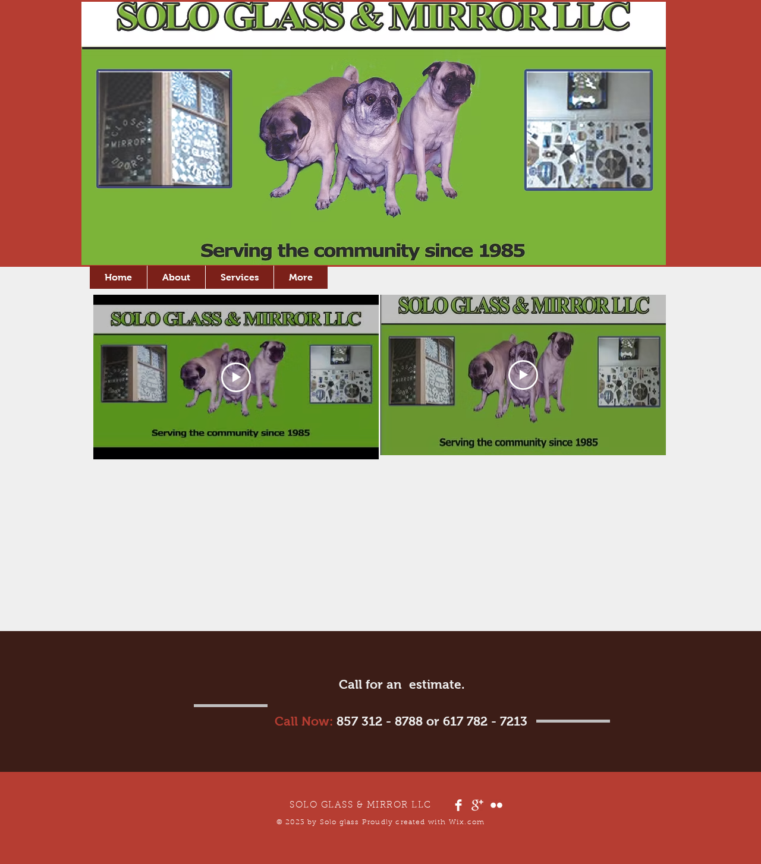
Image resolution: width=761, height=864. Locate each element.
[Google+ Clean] (477, 805)
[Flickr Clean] (496, 805)
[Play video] (236, 377)
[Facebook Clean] (458, 805)
